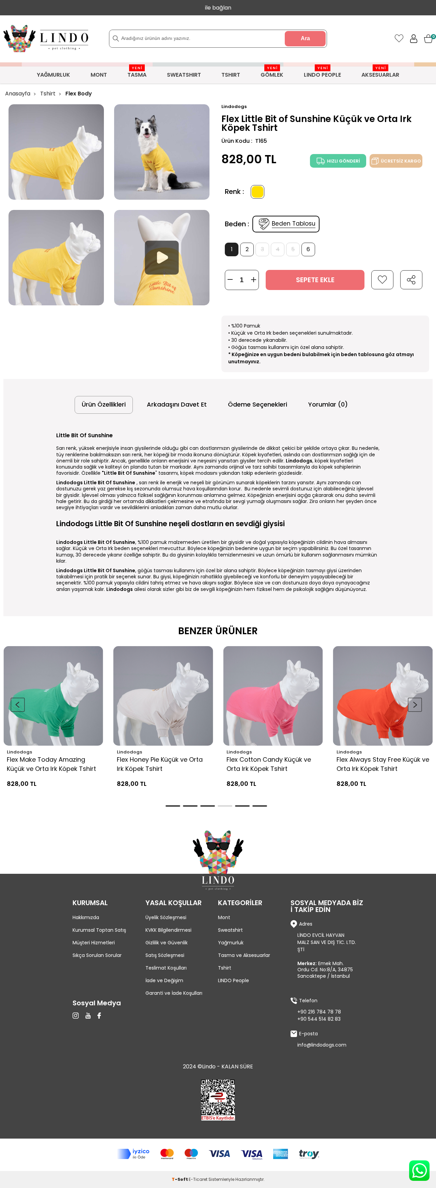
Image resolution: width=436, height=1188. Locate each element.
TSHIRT (230, 75)
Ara (305, 38)
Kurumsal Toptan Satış (99, 930)
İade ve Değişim (164, 980)
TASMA (136, 72)
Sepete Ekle (315, 280)
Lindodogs (19, 752)
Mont (224, 917)
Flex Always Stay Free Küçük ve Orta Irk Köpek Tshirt (383, 764)
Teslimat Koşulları (166, 967)
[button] (414, 704)
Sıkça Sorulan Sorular (97, 955)
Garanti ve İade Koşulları (173, 993)
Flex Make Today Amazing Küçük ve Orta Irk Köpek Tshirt (51, 764)
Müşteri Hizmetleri (94, 942)
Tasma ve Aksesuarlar (244, 955)
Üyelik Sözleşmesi (165, 917)
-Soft (180, 1179)
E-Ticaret (198, 1179)
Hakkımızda (86, 917)
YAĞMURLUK (53, 75)
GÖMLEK (272, 72)
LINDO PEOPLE (322, 72)
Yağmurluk (231, 942)
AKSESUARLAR (380, 72)
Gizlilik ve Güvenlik (166, 942)
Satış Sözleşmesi (164, 955)
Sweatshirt (230, 930)
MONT (99, 75)
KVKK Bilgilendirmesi (168, 930)
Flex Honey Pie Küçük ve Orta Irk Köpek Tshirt (160, 764)
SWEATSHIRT (184, 75)
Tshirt (224, 967)
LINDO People (233, 980)
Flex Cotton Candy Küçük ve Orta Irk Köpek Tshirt (269, 764)
